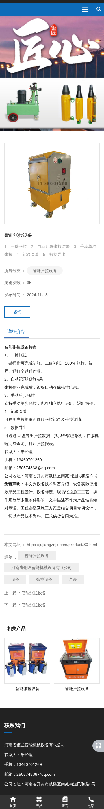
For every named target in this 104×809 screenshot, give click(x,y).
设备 (15, 579)
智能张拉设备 (45, 270)
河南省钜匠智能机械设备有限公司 (41, 567)
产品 (73, 579)
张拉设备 (44, 579)
